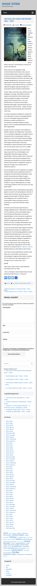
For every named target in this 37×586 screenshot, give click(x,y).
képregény (9, 569)
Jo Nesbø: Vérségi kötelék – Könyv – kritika (18, 411)
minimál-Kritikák (11, 4)
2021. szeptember (11, 510)
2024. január (9, 455)
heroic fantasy (29, 537)
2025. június (9, 421)
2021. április (9, 520)
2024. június (9, 445)
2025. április (9, 425)
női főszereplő (24, 544)
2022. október (10, 484)
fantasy (13, 537)
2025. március (10, 427)
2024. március (10, 451)
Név (4, 325)
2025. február (10, 429)
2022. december (10, 480)
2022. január (9, 502)
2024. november (10, 435)
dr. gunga (16, 25)
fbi (17, 537)
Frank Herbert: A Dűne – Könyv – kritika (17, 379)
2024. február (10, 453)
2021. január (9, 526)
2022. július (9, 490)
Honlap (5, 339)
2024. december (10, 433)
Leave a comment (26, 25)
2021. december (10, 504)
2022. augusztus (10, 488)
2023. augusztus (10, 465)
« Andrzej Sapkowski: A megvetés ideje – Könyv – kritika (17, 289)
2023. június (9, 468)
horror (5, 539)
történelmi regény (10, 554)
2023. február (10, 476)
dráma (27, 535)
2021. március (10, 522)
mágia (5, 545)
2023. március (10, 474)
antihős (10, 533)
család (18, 533)
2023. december (10, 457)
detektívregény (18, 535)
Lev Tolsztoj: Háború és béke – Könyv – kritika (19, 388)
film (7, 567)
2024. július (9, 443)
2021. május (9, 518)
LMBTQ (13, 543)
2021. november (10, 506)
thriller (29, 283)
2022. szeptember (11, 486)
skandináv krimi (13, 548)
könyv (8, 283)
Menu (5, 12)
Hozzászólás (7, 307)
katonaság (6, 541)
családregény (24, 533)
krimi (27, 541)
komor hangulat (20, 541)
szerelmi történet (6, 550)
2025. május (9, 423)
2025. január (9, 431)
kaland (18, 539)
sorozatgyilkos (23, 548)
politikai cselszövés (7, 546)
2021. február (10, 524)
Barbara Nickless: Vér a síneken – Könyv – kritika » (19, 291)
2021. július (9, 514)
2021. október (10, 508)
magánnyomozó (20, 543)
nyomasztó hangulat (14, 544)
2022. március (10, 498)
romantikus (16, 283)
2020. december (10, 528)
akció (5, 533)
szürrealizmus (26, 550)
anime (7, 565)
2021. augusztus (10, 512)
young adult (20, 554)
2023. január (9, 478)
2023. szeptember (11, 463)
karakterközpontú (27, 539)
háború (13, 539)
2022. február (10, 500)
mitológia (28, 543)
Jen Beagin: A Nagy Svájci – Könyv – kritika (18, 409)
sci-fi (5, 548)
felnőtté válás (22, 537)
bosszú (14, 533)
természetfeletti (7, 552)
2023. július (9, 467)
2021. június (9, 516)
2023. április (9, 472)
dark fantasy (7, 535)
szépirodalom (23, 283)
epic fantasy (6, 537)
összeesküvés (28, 554)
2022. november (10, 482)
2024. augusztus (10, 441)
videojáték (9, 575)
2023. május (9, 470)
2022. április (9, 496)
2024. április (9, 449)
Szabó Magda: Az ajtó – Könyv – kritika (17, 376)
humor (9, 539)
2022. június (9, 492)
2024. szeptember (11, 439)
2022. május (9, 494)
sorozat (8, 573)
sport (28, 548)
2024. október (10, 437)
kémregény (6, 543)
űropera (5, 555)
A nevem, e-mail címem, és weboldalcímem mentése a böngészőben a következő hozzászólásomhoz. (18, 349)
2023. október (10, 461)
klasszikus (13, 541)
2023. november (10, 459)
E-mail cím (6, 332)
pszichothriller (17, 546)
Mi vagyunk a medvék (26, 246)
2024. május (9, 447)
